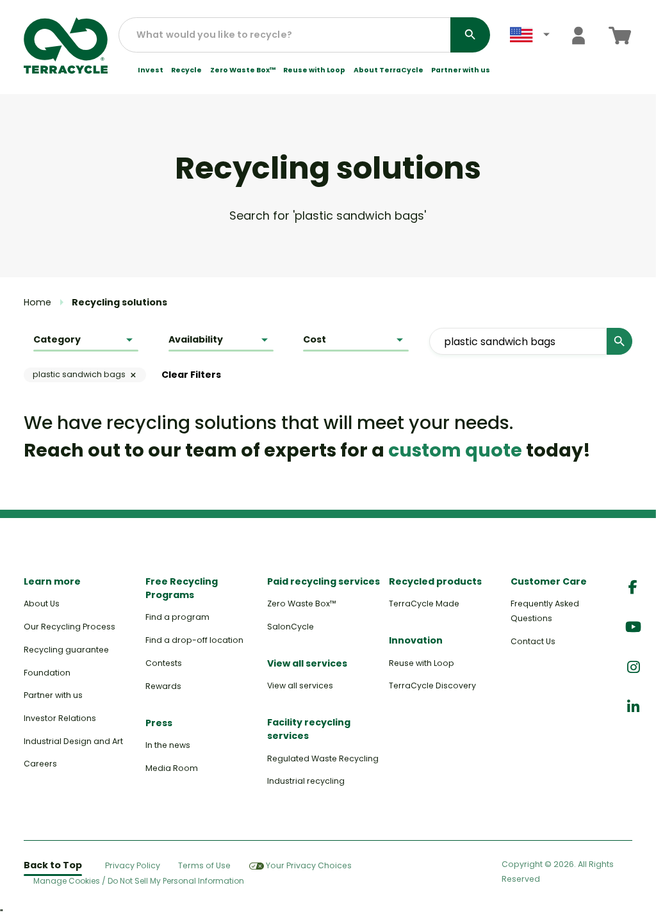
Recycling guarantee (66, 649)
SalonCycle (290, 626)
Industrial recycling (306, 780)
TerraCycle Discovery (432, 685)
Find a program (177, 617)
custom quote (455, 450)
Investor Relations (60, 718)
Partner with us (460, 70)
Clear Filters (191, 374)
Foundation (47, 672)
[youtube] (633, 627)
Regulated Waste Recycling (323, 758)
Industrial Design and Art (73, 741)
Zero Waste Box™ (242, 70)
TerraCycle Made (424, 603)
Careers (40, 763)
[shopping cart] (619, 35)
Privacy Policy (132, 865)
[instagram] (633, 667)
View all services (300, 685)
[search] (470, 35)
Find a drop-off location (194, 640)
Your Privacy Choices (309, 865)
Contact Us (533, 641)
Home (37, 302)
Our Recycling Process (69, 626)
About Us (42, 603)
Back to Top (53, 865)
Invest (150, 70)
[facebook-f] (632, 587)
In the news (167, 745)
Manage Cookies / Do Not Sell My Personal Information (138, 881)
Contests (163, 663)
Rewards (163, 686)
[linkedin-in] (633, 707)
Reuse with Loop (314, 70)
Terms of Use (204, 865)
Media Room (171, 768)
